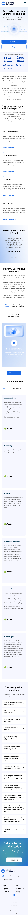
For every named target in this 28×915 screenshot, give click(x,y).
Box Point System (14, 349)
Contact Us (20, 889)
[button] (4, 246)
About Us (6, 892)
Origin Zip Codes (8, 203)
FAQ (17, 886)
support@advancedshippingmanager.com (15, 876)
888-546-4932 (8, 879)
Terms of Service (14, 902)
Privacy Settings (14, 911)
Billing (18, 892)
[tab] (7, 306)
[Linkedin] (14, 895)
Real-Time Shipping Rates (11, 131)
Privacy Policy (14, 905)
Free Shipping (7, 179)
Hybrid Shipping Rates (10, 155)
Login (4, 886)
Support (5, 889)
